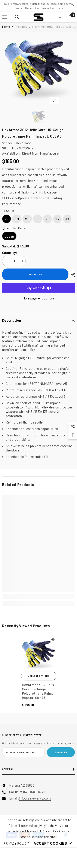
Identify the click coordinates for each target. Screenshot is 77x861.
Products (21, 26)
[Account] (60, 17)
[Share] (71, 275)
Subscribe (61, 752)
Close (73, 5)
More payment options (38, 298)
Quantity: (9, 252)
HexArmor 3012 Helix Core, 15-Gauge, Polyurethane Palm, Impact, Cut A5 (38, 691)
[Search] (16, 17)
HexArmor (23, 143)
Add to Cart (35, 274)
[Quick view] (53, 639)
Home (6, 26)
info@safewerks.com (35, 798)
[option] (38, 68)
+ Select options (38, 676)
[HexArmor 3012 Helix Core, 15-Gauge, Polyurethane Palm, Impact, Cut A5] (38, 654)
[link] (38, 596)
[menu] (4, 17)
